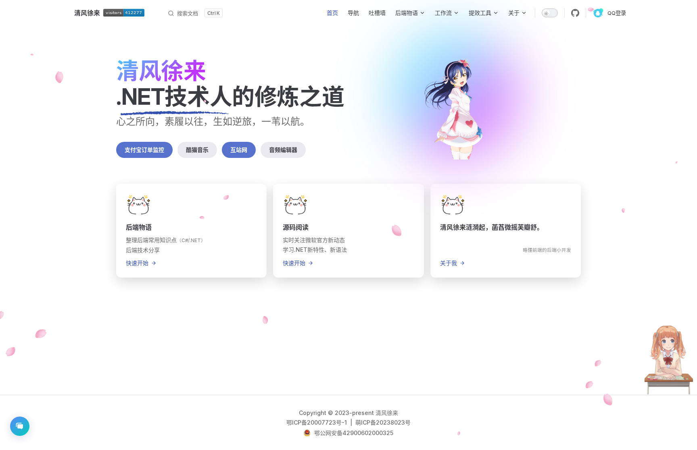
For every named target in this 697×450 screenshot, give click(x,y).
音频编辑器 (283, 149)
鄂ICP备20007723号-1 (317, 422)
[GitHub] (575, 13)
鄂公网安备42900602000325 (353, 432)
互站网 (238, 149)
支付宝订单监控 (144, 149)
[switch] (550, 12)
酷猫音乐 (197, 149)
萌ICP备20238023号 (383, 422)
